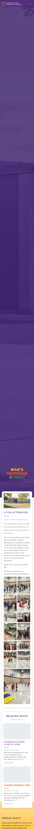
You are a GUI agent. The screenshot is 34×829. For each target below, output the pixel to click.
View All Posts (17, 719)
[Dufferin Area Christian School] (11, 4)
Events (25, 519)
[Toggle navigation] (31, 3)
